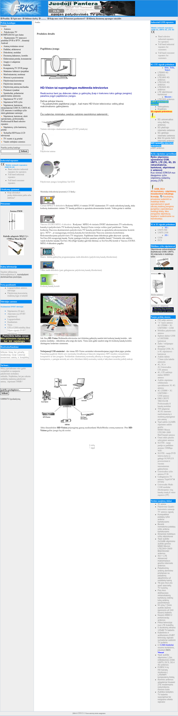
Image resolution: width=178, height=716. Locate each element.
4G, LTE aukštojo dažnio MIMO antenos (165, 375)
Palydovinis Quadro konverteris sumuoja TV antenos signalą (166, 509)
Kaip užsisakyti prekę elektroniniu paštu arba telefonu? (19, 195)
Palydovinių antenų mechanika (15, 87)
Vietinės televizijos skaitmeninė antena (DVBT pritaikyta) (63, 129)
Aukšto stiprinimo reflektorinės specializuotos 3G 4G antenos (166, 384)
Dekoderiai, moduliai (11, 52)
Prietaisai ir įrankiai (10, 90)
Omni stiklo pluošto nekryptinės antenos (166, 438)
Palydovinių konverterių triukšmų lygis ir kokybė (17, 294)
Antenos (6, 29)
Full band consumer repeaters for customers (166, 55)
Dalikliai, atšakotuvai (11, 49)
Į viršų (92, 445)
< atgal (92, 448)
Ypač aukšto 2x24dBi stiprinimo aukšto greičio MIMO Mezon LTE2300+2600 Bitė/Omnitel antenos (166, 428)
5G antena (162, 504)
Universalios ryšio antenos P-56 (165, 472)
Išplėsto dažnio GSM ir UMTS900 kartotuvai (166, 338)
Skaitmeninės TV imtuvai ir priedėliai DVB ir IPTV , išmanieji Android (15, 40)
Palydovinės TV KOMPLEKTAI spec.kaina (12, 33)
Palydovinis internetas (12, 84)
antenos (160, 295)
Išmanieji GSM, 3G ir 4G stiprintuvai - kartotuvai (166, 351)
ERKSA (81, 713)
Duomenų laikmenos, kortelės (15, 55)
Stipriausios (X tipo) (15, 311)
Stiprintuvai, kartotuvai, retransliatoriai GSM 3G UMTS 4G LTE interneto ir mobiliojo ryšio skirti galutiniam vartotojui (15, 109)
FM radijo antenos (165, 320)
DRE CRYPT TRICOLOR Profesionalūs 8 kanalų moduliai (164, 402)
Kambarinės (12, 322)
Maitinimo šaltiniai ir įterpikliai (15, 71)
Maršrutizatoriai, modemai (13, 74)
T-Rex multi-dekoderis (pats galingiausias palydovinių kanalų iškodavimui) (71, 270)
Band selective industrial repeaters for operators (18, 170)
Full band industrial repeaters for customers (166, 47)
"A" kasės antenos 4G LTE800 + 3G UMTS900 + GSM (166, 325)
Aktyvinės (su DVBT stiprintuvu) (16, 315)
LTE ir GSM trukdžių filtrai (18, 327)
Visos (9, 325)
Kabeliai (6, 65)
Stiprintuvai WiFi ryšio (12, 102)
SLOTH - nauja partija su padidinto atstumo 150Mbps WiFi (165, 447)
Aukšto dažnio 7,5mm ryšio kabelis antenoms (166, 359)
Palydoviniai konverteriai (13, 81)
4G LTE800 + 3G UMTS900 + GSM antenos (165, 393)
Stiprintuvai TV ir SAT (12, 99)
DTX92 (161, 482)
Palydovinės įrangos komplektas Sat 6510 (57, 182)
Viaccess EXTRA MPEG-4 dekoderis (55, 224)
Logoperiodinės (13, 319)
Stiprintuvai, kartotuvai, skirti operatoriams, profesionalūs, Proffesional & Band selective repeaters (14, 120)
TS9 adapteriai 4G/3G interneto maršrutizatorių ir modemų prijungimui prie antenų (166, 414)
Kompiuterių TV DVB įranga (15, 68)
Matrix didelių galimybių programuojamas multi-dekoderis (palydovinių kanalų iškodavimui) (78, 257)
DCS (160, 240)
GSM (160, 237)
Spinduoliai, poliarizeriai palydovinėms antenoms (12, 94)
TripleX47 (168, 479)
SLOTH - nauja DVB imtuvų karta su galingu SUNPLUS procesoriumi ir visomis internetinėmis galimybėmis (167, 461)
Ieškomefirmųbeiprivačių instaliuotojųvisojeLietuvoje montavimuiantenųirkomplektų (15, 355)
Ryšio (153, 295)
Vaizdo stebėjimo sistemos (13, 142)
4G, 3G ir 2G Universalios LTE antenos (164, 367)
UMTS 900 (162, 230)
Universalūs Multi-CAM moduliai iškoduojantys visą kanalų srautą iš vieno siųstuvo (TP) (166, 489)
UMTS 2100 (163, 232)
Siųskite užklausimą (9, 272)
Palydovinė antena (47, 151)
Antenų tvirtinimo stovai (12, 46)
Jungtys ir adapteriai (11, 62)
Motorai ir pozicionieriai (12, 77)
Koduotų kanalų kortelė (50, 286)
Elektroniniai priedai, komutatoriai (16, 59)
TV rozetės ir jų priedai (12, 138)
